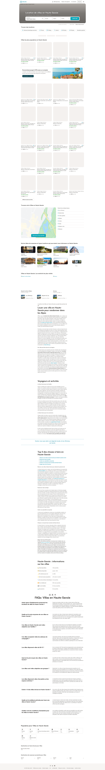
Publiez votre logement (66, 1)
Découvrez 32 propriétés (38, 235)
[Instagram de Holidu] (50, 766)
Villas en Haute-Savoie (79, 24)
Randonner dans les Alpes (45, 459)
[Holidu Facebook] (55, 766)
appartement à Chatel (55, 421)
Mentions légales (45, 768)
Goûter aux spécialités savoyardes (47, 461)
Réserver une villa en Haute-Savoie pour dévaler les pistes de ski (53, 457)
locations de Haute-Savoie (46, 322)
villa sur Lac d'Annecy (45, 542)
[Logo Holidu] (25, 2)
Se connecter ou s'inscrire (28, 76)
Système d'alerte (78, 768)
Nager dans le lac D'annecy (45, 464)
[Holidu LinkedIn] (52, 766)
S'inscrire (79, 1)
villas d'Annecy (47, 344)
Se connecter (73, 1)
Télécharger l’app (57, 1)
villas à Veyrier (54, 363)
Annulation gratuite (81, 30)
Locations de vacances (62, 24)
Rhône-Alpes (72, 24)
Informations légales (70, 768)
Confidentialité (54, 768)
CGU (50, 768)
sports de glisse (42, 470)
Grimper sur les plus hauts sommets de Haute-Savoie (51, 462)
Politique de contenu (61, 768)
